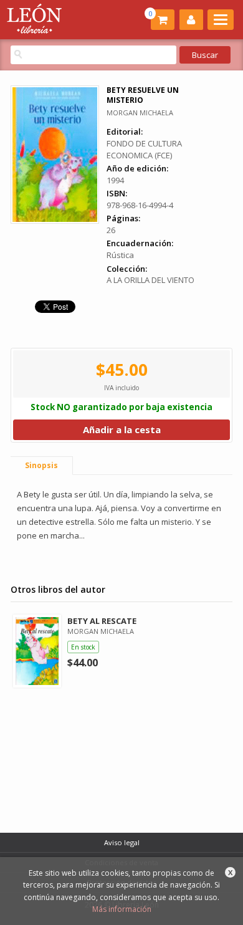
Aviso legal (122, 842)
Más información (121, 909)
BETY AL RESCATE (101, 620)
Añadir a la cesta (122, 429)
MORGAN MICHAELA (140, 112)
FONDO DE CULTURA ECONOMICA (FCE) (144, 149)
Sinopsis (41, 465)
